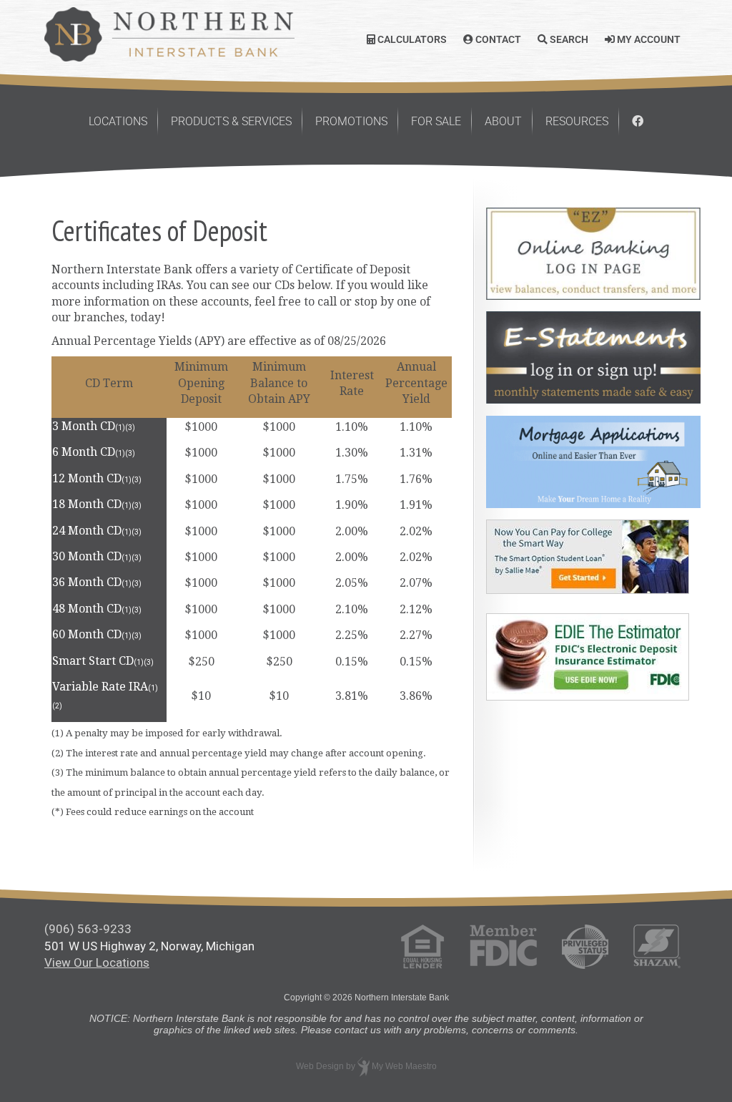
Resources (576, 121)
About (503, 121)
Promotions (351, 121)
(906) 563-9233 (88, 929)
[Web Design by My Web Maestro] (363, 1066)
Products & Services (231, 121)
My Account (648, 39)
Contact (497, 39)
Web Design (320, 1066)
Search (568, 39)
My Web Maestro (404, 1066)
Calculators (411, 39)
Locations (118, 121)
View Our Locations (96, 962)
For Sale (436, 121)
